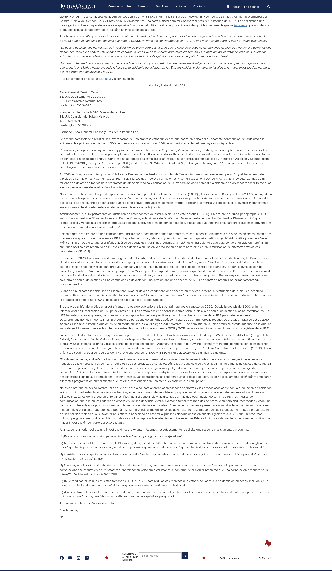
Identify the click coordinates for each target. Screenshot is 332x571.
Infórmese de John (118, 6)
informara (240, 25)
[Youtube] (70, 558)
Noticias (181, 6)
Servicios (162, 6)
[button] (117, 6)
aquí (108, 79)
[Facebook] (62, 558)
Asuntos (143, 6)
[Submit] (185, 555)
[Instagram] (78, 558)
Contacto (199, 6)
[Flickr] (86, 558)
